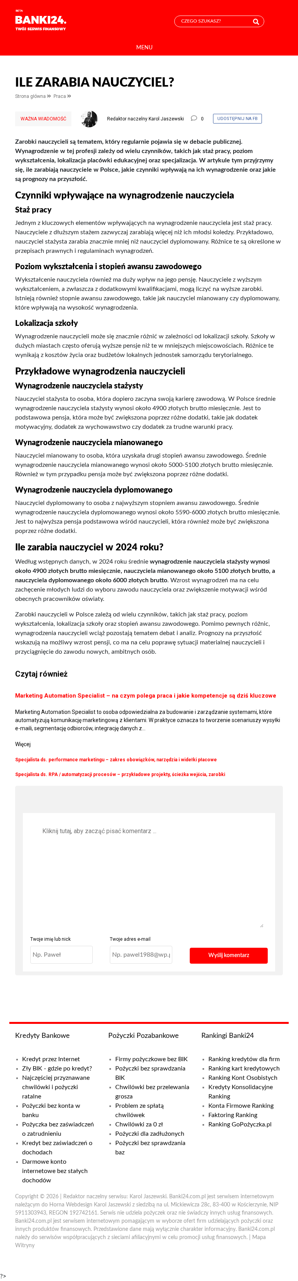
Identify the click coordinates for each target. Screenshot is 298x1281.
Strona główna (31, 96)
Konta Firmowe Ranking (241, 1106)
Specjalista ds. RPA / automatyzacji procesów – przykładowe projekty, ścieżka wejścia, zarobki (120, 774)
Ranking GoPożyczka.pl (240, 1124)
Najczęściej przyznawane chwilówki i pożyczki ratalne (56, 1087)
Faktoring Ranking (232, 1115)
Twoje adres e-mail (130, 939)
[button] (144, 48)
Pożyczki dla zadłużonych (149, 1134)
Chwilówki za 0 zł (139, 1124)
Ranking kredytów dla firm (244, 1059)
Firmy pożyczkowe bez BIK (151, 1059)
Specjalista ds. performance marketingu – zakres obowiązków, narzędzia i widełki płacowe (116, 759)
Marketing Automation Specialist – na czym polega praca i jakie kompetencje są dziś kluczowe (145, 695)
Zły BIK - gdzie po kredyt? (57, 1068)
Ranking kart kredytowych (244, 1068)
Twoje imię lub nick (50, 939)
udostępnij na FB (237, 118)
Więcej (23, 744)
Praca (60, 96)
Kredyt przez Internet (51, 1059)
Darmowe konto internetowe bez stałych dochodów (55, 1171)
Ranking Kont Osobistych (242, 1078)
